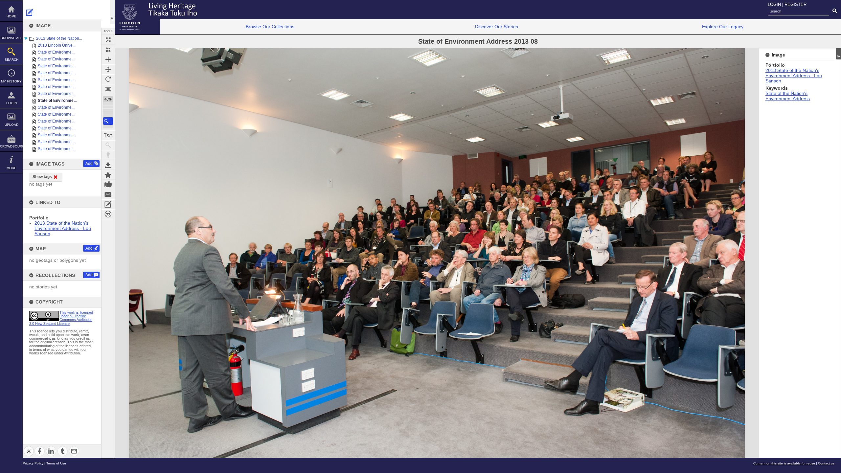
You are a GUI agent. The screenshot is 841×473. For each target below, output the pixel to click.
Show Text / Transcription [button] (108, 135)
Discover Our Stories (496, 26)
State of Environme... (56, 52)
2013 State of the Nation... (59, 38)
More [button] (11, 168)
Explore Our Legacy (722, 26)
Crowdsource (11, 146)
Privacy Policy (33, 463)
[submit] (834, 11)
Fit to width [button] (108, 59)
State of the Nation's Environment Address (787, 96)
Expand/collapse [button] (838, 53)
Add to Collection (108, 175)
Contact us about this (108, 194)
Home (11, 16)
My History (11, 81)
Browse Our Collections (270, 26)
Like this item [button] (108, 185)
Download (108, 165)
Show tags (42, 176)
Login (11, 103)
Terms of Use (56, 463)
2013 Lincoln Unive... (57, 45)
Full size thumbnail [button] (108, 40)
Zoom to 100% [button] (108, 89)
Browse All (11, 38)
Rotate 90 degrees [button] (108, 79)
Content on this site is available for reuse (784, 463)
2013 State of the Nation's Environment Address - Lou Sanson (62, 228)
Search (11, 59)
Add (89, 163)
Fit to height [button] (108, 69)
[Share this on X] (29, 447)
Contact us (826, 463)
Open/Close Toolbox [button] (112, 12)
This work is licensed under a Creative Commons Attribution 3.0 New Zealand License (61, 318)
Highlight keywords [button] (108, 155)
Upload (11, 124)
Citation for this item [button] (108, 214)
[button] (108, 121)
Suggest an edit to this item (29, 12)
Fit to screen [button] (108, 50)
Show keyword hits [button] (108, 145)
